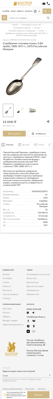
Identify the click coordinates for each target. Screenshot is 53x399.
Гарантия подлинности (13, 324)
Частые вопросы (10, 294)
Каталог (6, 274)
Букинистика (32, 282)
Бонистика (31, 278)
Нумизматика (33, 290)
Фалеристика (33, 294)
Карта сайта (41, 388)
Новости (20, 11)
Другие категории (35, 286)
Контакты (28, 11)
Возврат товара (10, 320)
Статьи (13, 11)
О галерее (5, 11)
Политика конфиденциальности (13, 388)
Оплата (6, 312)
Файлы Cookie (30, 388)
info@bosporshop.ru (36, 317)
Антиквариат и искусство (38, 274)
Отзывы (6, 298)
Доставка (7, 308)
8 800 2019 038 (34, 309)
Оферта (6, 316)
